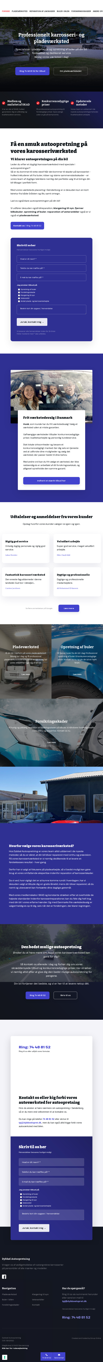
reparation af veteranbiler (63, 211)
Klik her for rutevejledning (14, 1348)
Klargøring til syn (28, 295)
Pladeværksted (19, 11)
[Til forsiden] (51, 5)
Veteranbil (25, 298)
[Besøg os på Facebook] (4, 1277)
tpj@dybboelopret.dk (30, 1122)
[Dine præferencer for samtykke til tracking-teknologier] (4, 1357)
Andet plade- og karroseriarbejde (35, 301)
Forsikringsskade (28, 292)
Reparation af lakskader (42, 11)
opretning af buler (35, 211)
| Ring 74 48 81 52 (27, 225)
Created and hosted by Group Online (86, 1338)
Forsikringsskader (81, 11)
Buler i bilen (63, 11)
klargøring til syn (64, 208)
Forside (6, 11)
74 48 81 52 (48, 1119)
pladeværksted (28, 215)
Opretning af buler (28, 289)
